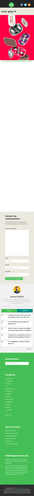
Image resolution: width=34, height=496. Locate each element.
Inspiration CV (8, 441)
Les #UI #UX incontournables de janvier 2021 (18, 323)
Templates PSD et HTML (11, 443)
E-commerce (8, 391)
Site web (7, 271)
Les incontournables (10, 430)
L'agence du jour (9, 399)
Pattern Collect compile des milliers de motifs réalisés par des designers (19, 329)
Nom (6, 258)
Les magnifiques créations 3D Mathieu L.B (19, 342)
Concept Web (8, 381)
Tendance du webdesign (11, 433)
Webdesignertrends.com (22, 488)
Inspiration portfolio (10, 438)
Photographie (8, 402)
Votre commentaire (11, 228)
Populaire (25, 310)
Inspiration (8, 394)
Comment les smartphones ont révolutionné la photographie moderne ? (20, 336)
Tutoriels (7, 407)
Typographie (8, 409)
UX (6, 412)
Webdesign (8, 415)
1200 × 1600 (5, 61)
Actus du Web (8, 378)
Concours (7, 383)
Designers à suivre (10, 389)
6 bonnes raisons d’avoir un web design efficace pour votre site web (19, 316)
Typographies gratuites (11, 436)
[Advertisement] (17, 137)
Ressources (8, 404)
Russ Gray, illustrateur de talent (20, 61)
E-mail (7, 265)
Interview (7, 396)
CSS (6, 386)
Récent (9, 310)
